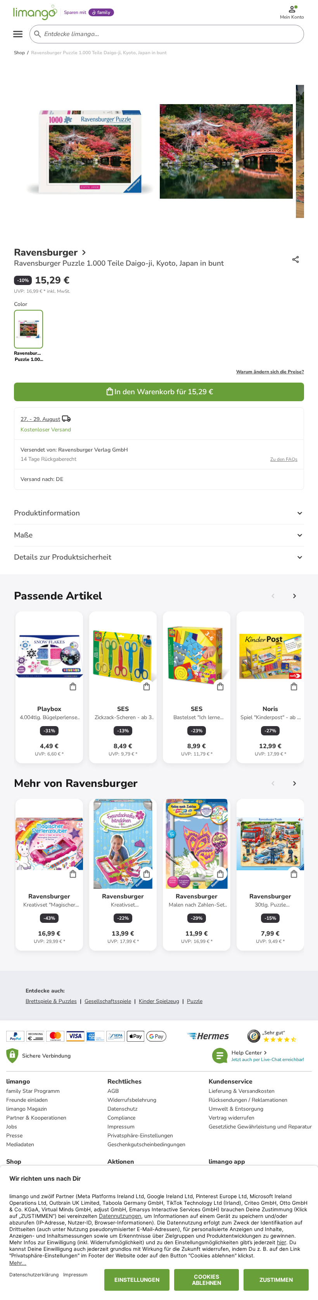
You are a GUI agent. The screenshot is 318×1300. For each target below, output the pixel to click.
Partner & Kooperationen (36, 1117)
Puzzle (194, 1001)
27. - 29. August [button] (40, 419)
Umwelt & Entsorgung (236, 1109)
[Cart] (73, 686)
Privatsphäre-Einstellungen (140, 1135)
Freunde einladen (27, 1100)
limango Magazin (26, 1109)
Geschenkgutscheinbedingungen (146, 1144)
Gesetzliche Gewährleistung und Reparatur (260, 1126)
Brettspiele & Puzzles (51, 1001)
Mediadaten (20, 1144)
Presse (14, 1135)
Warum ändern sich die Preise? (270, 372)
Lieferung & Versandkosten (242, 1091)
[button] (42, 291)
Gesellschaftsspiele (108, 1001)
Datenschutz (122, 1109)
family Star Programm (33, 1091)
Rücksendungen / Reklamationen (248, 1100)
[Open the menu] (17, 34)
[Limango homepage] (35, 12)
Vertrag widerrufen (231, 1117)
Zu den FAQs (283, 459)
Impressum (121, 1126)
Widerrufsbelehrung (131, 1100)
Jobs (11, 1126)
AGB (113, 1091)
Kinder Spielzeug (159, 1001)
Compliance (121, 1117)
